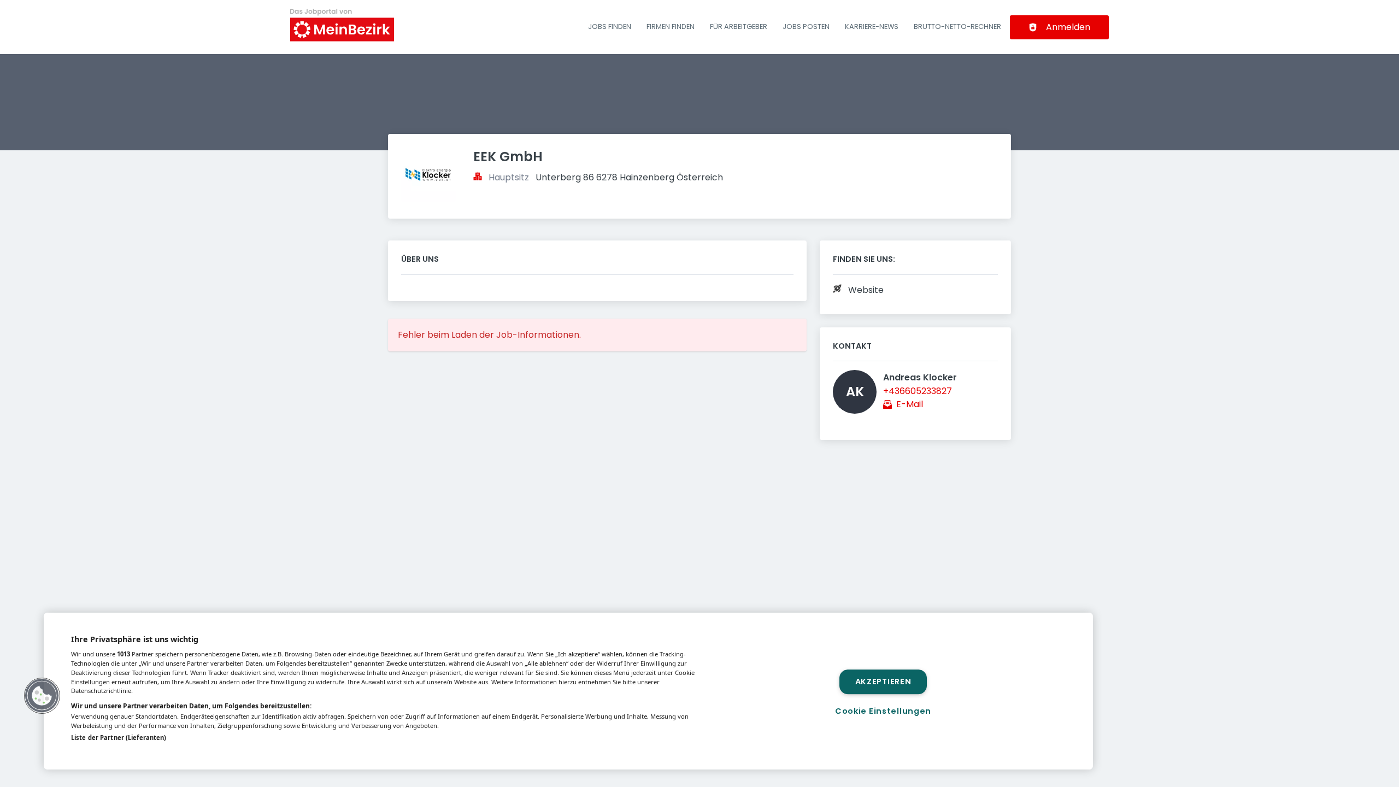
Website (866, 290)
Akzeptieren (883, 681)
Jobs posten (806, 26)
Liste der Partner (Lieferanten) (118, 737)
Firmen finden (670, 26)
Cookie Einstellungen (883, 711)
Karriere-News (871, 26)
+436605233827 (917, 391)
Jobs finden (609, 26)
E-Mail (909, 404)
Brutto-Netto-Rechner (957, 26)
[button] (42, 695)
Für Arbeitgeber (738, 26)
